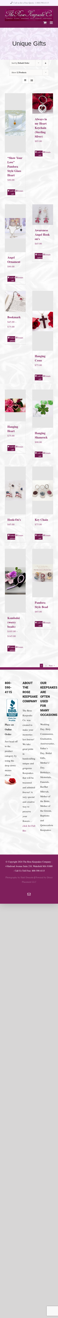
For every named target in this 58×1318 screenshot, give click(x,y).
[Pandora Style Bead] (42, 573)
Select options (40, 256)
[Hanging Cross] (42, 321)
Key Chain (41, 520)
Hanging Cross (40, 358)
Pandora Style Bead (41, 604)
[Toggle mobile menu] (51, 22)
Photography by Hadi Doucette (19, 877)
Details (20, 191)
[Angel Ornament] (15, 228)
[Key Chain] (42, 490)
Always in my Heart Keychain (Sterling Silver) (41, 127)
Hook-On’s (14, 520)
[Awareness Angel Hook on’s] (42, 214)
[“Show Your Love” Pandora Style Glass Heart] (15, 123)
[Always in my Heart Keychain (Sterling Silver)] (42, 103)
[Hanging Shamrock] (42, 409)
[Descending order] (46, 63)
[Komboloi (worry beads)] (15, 581)
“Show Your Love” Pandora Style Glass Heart (14, 166)
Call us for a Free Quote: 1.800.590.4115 (31, 2)
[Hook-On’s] (15, 490)
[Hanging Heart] (15, 405)
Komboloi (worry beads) (13, 622)
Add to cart (12, 192)
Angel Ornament (13, 259)
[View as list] (32, 80)
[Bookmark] (15, 301)
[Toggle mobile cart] (45, 22)
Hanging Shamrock (41, 435)
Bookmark (14, 317)
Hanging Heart (12, 429)
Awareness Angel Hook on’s (42, 234)
